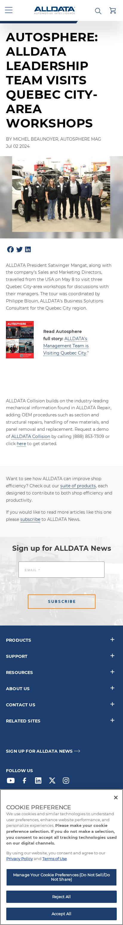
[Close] (115, 797)
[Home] (54, 10)
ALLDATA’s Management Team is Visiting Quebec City (66, 346)
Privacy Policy (19, 858)
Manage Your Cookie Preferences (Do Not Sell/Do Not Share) (61, 877)
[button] (8, 10)
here (21, 443)
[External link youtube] (12, 782)
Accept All (61, 913)
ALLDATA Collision (30, 436)
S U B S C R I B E (61, 601)
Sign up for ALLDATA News (39, 751)
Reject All (61, 896)
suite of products (78, 486)
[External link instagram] (67, 782)
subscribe (30, 519)
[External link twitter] (53, 782)
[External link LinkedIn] (39, 782)
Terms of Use (54, 858)
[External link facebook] (26, 782)
